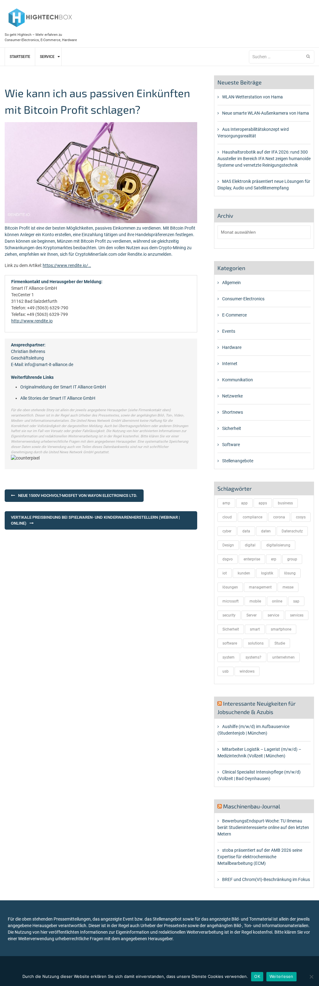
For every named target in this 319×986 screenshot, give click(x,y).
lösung (290, 573)
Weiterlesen (281, 976)
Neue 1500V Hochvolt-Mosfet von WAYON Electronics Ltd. (77, 495)
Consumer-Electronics (243, 298)
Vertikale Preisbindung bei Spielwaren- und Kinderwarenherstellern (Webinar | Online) (95, 520)
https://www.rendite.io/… (67, 265)
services (296, 615)
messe (288, 587)
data (246, 531)
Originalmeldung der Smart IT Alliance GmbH (63, 386)
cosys (301, 517)
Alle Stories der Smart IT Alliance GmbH (57, 398)
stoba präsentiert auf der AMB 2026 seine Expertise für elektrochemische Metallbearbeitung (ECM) (259, 857)
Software (231, 444)
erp (273, 559)
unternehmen (283, 657)
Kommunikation (237, 379)
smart (255, 629)
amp (226, 503)
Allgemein (231, 282)
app (244, 503)
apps (263, 503)
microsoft (230, 601)
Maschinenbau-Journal (251, 806)
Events (228, 331)
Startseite (20, 57)
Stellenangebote (237, 460)
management (260, 587)
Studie (279, 643)
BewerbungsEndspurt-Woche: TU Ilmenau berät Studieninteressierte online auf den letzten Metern (263, 827)
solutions (256, 643)
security (229, 615)
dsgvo (227, 559)
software (229, 643)
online (277, 601)
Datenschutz (292, 531)
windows (247, 671)
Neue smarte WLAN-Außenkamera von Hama (265, 113)
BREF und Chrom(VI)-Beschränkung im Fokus (266, 879)
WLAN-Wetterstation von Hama (252, 96)
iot (224, 573)
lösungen (230, 587)
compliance (252, 517)
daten (266, 531)
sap (296, 601)
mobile (255, 601)
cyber (226, 531)
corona (279, 517)
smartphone (281, 629)
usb (225, 671)
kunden (244, 573)
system (228, 657)
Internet (229, 363)
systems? (253, 657)
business (285, 503)
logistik (267, 573)
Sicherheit (231, 428)
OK (257, 976)
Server (251, 615)
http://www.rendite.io (32, 320)
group (292, 559)
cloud (227, 517)
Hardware (231, 347)
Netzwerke (232, 395)
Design (228, 545)
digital (250, 545)
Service (47, 57)
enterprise (252, 559)
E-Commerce (234, 314)
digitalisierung (278, 545)
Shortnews (232, 412)
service (273, 615)
